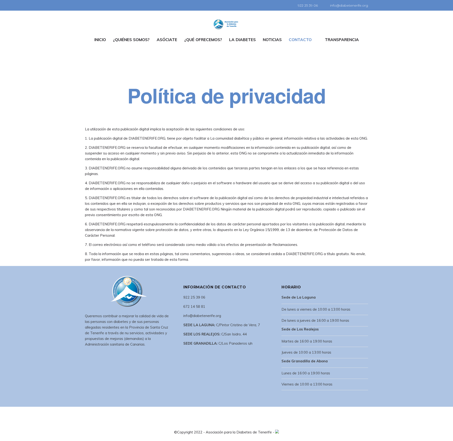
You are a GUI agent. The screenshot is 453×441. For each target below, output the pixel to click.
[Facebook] (87, 5)
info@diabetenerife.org (349, 5)
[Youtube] (106, 5)
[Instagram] (100, 5)
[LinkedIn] (93, 5)
